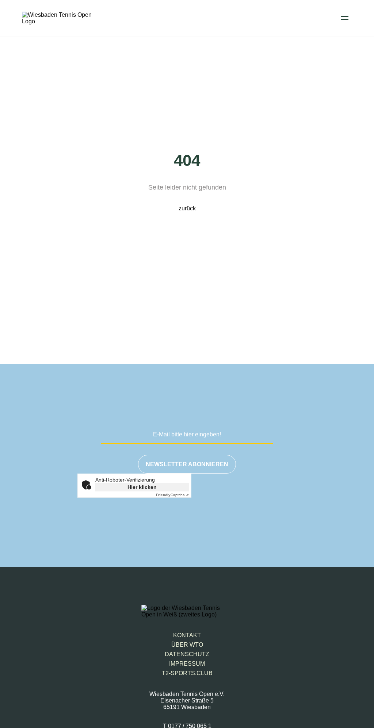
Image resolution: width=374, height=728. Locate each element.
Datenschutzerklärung (256, 522)
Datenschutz (187, 654)
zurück (187, 208)
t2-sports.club (187, 673)
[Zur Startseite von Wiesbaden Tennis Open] (58, 21)
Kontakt (187, 635)
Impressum (187, 664)
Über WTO (187, 645)
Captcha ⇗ (172, 495)
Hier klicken (142, 487)
